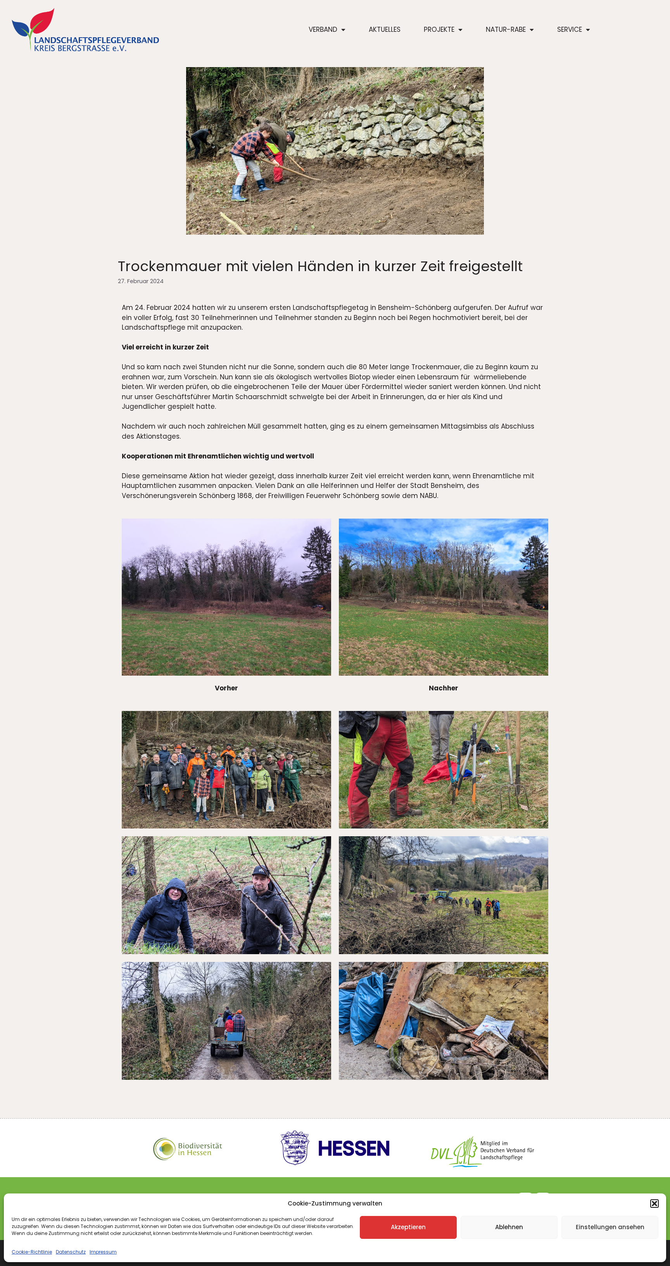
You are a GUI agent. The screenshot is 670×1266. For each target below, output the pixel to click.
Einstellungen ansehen (610, 1227)
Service (569, 29)
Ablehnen (509, 1227)
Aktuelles (385, 29)
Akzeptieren (408, 1227)
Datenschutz (71, 1252)
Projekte (439, 29)
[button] (654, 1203)
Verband (323, 29)
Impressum (103, 1252)
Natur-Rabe (506, 29)
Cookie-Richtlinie (32, 1252)
